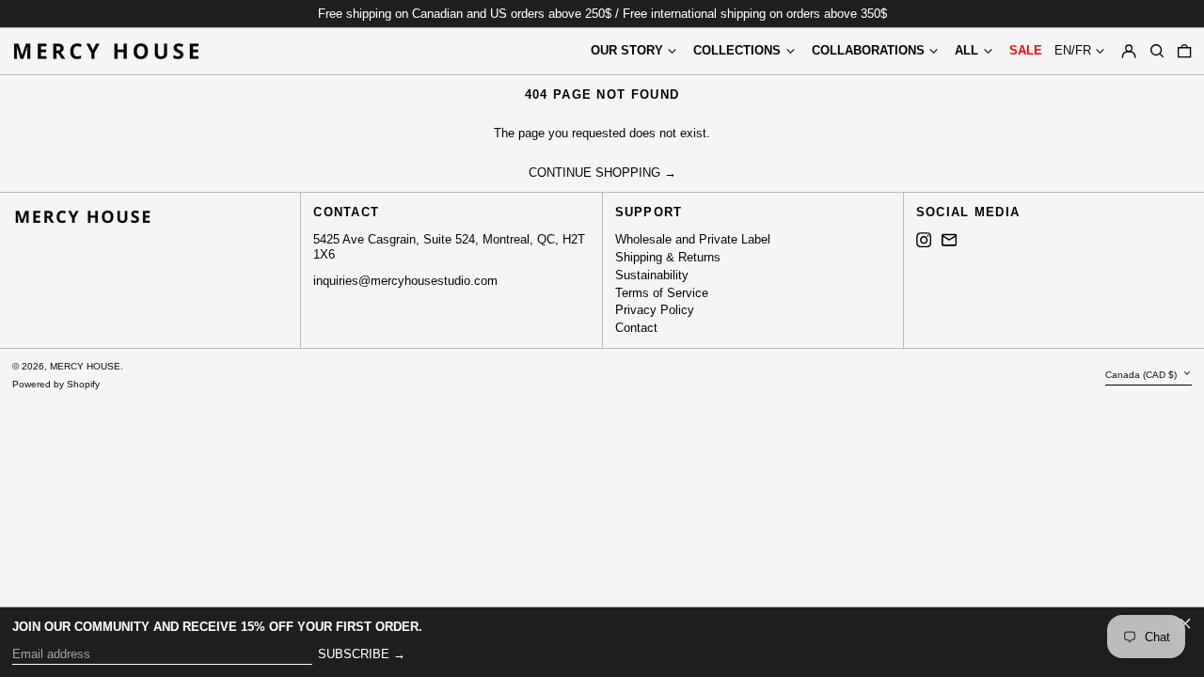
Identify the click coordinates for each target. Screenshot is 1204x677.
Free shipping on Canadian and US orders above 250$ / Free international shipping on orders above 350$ (602, 14)
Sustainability (652, 275)
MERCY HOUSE (85, 366)
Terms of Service (661, 293)
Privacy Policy (654, 310)
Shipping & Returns (668, 257)
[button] (1156, 51)
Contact (636, 328)
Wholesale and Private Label (692, 239)
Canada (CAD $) (1142, 375)
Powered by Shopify (56, 384)
